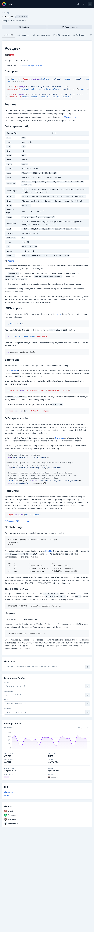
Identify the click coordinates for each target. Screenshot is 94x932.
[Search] (84, 4)
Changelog (8, 792)
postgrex (8, 16)
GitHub (6, 796)
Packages (7, 13)
